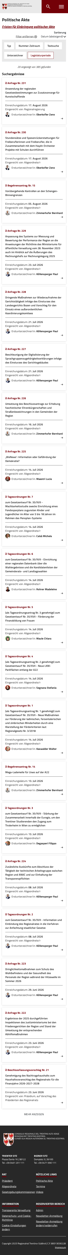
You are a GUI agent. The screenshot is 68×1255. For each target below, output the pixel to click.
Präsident (7, 1181)
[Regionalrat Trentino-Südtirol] (17, 6)
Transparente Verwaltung (16, 1210)
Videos (39, 1192)
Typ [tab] (9, 46)
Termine (40, 1186)
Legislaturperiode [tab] (41, 55)
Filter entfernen (25, 36)
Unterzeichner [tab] (15, 55)
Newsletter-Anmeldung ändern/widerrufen (49, 1223)
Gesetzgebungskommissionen (18, 1192)
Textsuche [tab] (53, 46)
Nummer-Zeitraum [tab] (29, 46)
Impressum (60, 1247)
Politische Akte (44, 1181)
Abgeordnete (9, 1186)
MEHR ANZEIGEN (34, 1114)
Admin (39, 1210)
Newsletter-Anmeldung (49, 1216)
